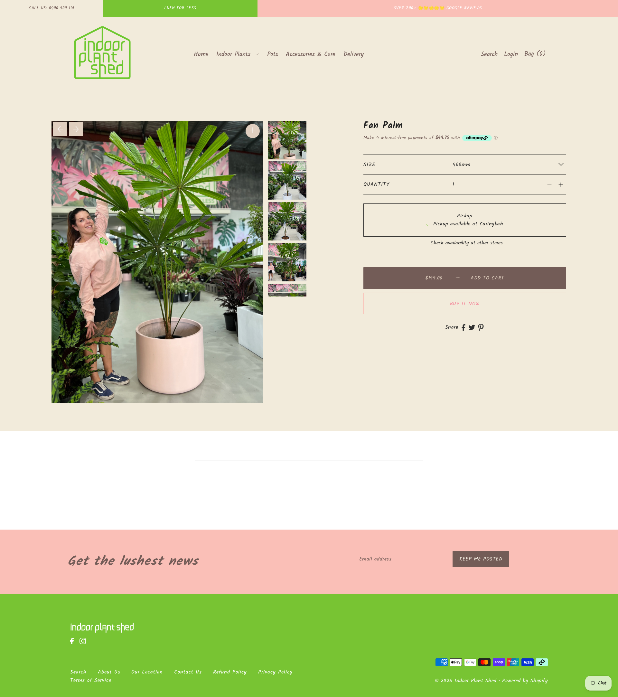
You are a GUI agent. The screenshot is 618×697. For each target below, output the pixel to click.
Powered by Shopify (525, 681)
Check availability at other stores (466, 243)
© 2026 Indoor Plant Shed (466, 681)
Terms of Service (90, 680)
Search (78, 672)
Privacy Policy (275, 672)
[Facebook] (74, 644)
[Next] (76, 129)
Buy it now (465, 304)
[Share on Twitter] (472, 327)
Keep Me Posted (480, 559)
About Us (109, 672)
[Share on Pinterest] (480, 327)
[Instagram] (85, 644)
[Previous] (60, 129)
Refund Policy (230, 672)
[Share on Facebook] (463, 327)
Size (369, 165)
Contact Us (188, 672)
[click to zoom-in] (253, 131)
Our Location (147, 672)
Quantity (376, 184)
